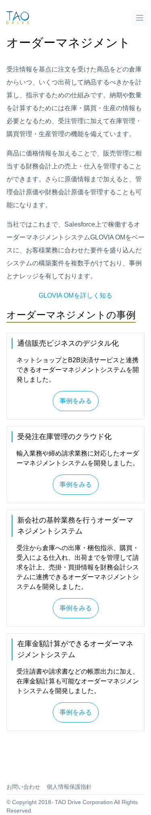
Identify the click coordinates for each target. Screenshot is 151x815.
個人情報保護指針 (69, 786)
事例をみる (76, 400)
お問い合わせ (23, 786)
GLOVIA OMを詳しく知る (75, 295)
